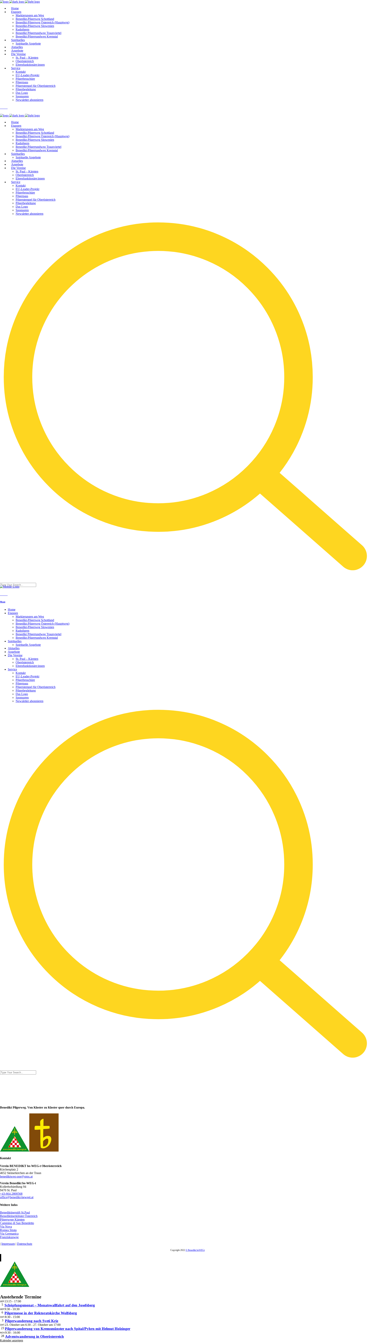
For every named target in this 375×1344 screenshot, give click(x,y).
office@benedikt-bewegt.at (16, 1197)
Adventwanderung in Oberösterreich (34, 1336)
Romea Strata (8, 1230)
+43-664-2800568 (11, 1193)
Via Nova (6, 1226)
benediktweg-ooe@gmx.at (16, 1176)
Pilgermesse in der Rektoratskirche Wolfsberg (40, 1313)
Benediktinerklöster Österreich (19, 1216)
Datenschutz (24, 1243)
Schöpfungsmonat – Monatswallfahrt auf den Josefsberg (49, 1305)
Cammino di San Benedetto (17, 1223)
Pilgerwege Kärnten (12, 1219)
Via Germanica (9, 1233)
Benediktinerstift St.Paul (15, 1212)
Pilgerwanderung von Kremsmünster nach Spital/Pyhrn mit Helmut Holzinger (67, 1329)
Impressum (8, 1243)
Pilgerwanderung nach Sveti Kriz (31, 1321)
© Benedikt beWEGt (195, 1250)
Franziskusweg (9, 1237)
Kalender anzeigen (11, 1340)
